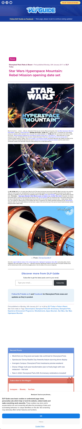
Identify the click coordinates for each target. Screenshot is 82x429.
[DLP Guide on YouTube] (10, 2)
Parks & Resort (62, 306)
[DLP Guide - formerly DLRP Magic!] (41, 10)
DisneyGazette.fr (45, 258)
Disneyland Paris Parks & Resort (20, 65)
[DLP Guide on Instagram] (3, 2)
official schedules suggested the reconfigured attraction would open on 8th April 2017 (35, 135)
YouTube (31, 389)
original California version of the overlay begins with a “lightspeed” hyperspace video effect (35, 262)
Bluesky (23, 389)
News (12, 59)
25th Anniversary (43, 197)
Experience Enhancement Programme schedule (46, 140)
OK (41, 416)
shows (46, 194)
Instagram (13, 389)
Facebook (38, 294)
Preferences (41, 421)
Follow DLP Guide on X (21, 294)
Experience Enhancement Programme (21, 311)
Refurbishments (40, 311)
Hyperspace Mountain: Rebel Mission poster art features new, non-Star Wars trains (40, 196)
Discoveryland (69, 200)
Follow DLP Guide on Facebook (21, 19)
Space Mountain (25, 132)
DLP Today (51, 306)
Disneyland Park (64, 309)
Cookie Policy (40, 426)
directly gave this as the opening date (57, 137)
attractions (52, 194)
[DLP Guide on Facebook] (6, 2)
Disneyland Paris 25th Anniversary (47, 309)
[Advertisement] (41, 39)
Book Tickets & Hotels (70, 3)
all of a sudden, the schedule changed (38, 138)
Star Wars (61, 311)
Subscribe (60, 283)
